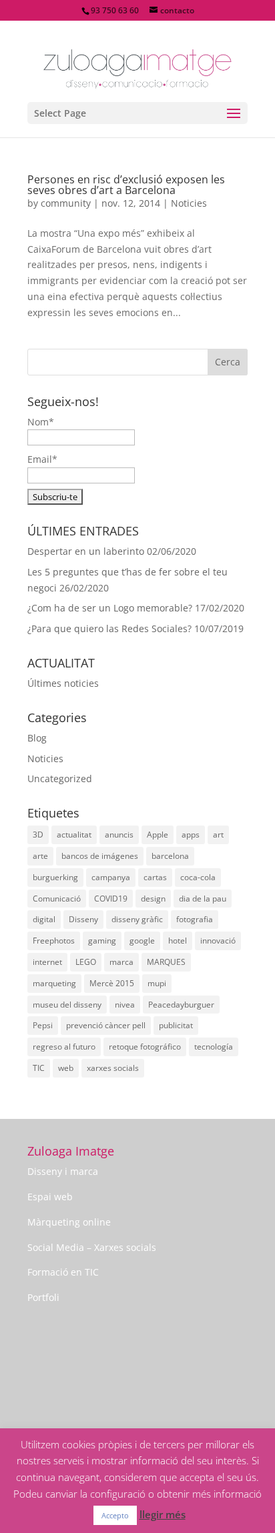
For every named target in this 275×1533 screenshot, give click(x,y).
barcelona (170, 856)
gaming (102, 940)
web (65, 1068)
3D (38, 834)
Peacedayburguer (181, 1004)
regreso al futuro (64, 1046)
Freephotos (54, 940)
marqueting (54, 983)
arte (40, 856)
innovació (218, 940)
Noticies (189, 203)
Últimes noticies (63, 683)
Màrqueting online (69, 1222)
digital (44, 919)
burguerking (55, 877)
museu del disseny (67, 1004)
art (218, 834)
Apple (157, 834)
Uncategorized (59, 778)
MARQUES (166, 962)
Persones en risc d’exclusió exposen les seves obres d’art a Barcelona (126, 184)
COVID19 (110, 898)
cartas (155, 877)
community (66, 203)
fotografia (194, 919)
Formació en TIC (63, 1272)
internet (47, 962)
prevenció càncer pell (106, 1025)
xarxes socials (113, 1068)
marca (121, 962)
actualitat (74, 834)
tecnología (213, 1046)
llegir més (163, 1514)
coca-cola (198, 877)
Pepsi (43, 1025)
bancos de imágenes (99, 856)
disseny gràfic (137, 919)
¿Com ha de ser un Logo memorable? (109, 607)
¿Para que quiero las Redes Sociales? (109, 628)
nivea (125, 1004)
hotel (177, 940)
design (153, 898)
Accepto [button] (115, 1515)
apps (191, 834)
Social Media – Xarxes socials (91, 1247)
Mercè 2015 (111, 983)
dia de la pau (202, 898)
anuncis (119, 834)
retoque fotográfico (145, 1046)
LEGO (85, 962)
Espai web (50, 1196)
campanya (110, 877)
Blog (37, 737)
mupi (157, 983)
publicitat (176, 1025)
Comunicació (57, 898)
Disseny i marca (62, 1171)
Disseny (83, 919)
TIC (39, 1068)
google (142, 940)
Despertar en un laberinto (85, 551)
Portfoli (43, 1297)
